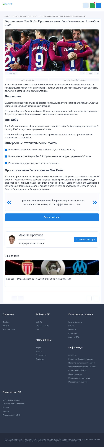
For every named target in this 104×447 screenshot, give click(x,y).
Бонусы (39, 351)
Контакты (72, 355)
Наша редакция (75, 374)
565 (90, 74)
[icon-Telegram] (21, 298)
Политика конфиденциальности (82, 367)
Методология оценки (77, 382)
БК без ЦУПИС (42, 326)
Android (6, 407)
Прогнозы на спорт (19, 16)
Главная (7, 16)
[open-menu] (98, 5)
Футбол (6, 322)
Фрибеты (40, 359)
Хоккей (6, 326)
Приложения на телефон (14, 404)
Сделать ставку (52, 217)
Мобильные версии (11, 400)
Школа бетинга (75, 322)
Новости (72, 329)
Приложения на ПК (11, 415)
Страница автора (85, 239)
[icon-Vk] (14, 298)
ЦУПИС (39, 322)
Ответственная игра (77, 370)
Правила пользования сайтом (81, 363)
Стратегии (72, 333)
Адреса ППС (73, 337)
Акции (38, 348)
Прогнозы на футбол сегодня (74, 80)
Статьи (71, 326)
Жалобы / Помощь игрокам (80, 359)
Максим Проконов (31, 235)
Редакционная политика (79, 378)
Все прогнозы (9, 329)
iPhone (6, 411)
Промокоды (41, 355)
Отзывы (39, 329)
